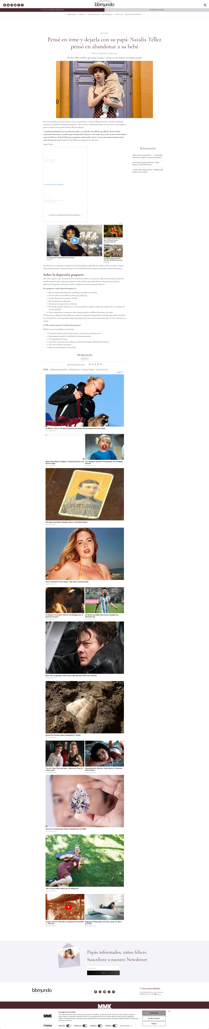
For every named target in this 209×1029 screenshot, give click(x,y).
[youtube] (15, 5)
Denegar (154, 1023)
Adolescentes (94, 14)
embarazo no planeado (62, 301)
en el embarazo (81, 295)
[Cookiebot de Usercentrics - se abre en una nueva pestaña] (48, 1026)
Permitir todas (154, 1013)
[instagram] (12, 5)
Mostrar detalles (125, 1025)
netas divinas (102, 369)
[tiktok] (18, 5)
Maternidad (107, 14)
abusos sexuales (82, 312)
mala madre (69, 342)
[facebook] (4, 5)
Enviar (103, 973)
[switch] (84, 1025)
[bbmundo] (104, 5)
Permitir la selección (154, 1018)
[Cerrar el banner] (169, 1011)
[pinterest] (22, 5)
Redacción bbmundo (99, 53)
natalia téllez (87, 369)
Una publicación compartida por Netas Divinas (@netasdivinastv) (65, 215)
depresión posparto (77, 318)
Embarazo (71, 14)
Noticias (119, 14)
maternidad (74, 369)
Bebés (82, 14)
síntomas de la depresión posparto (67, 325)
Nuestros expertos (133, 14)
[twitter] (8, 5)
